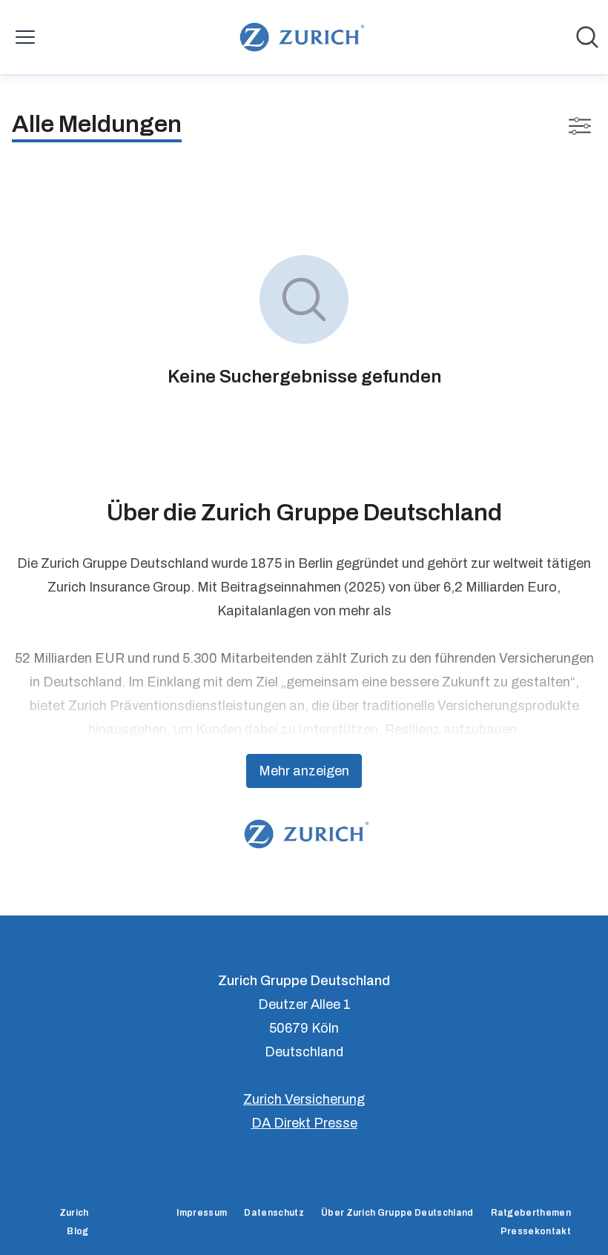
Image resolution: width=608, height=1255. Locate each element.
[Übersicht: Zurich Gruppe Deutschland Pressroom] (299, 37)
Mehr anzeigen (304, 771)
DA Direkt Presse (304, 1123)
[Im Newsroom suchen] (587, 37)
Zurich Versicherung (304, 1099)
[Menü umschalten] (25, 37)
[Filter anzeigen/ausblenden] (580, 126)
